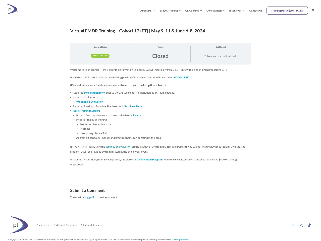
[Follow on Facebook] (293, 225)
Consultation (214, 10)
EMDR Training (169, 10)
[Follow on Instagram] (301, 225)
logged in (90, 197)
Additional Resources (92, 224)
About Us (41, 224)
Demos (137, 115)
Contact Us (255, 10)
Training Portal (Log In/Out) (287, 10)
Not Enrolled (100, 55)
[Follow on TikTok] (309, 225)
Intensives (235, 10)
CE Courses (192, 10)
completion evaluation (118, 146)
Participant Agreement (65, 224)
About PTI (146, 10)
